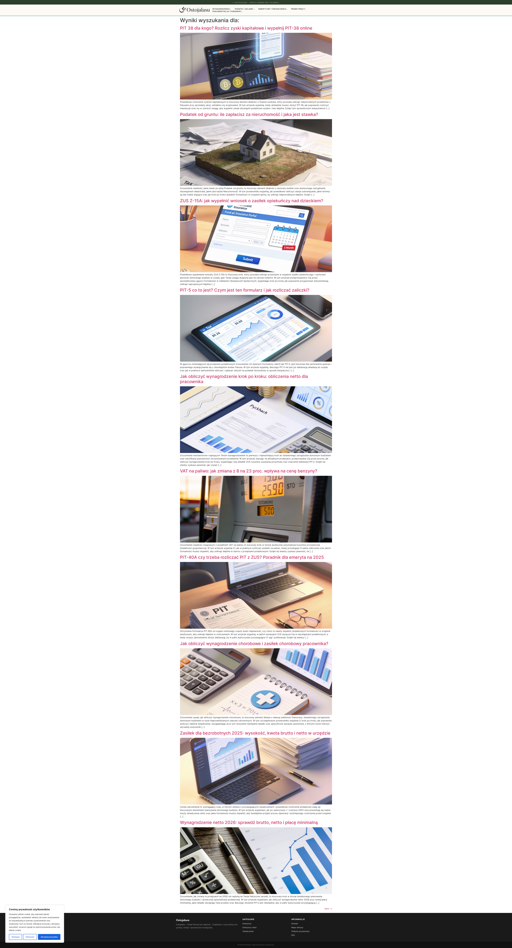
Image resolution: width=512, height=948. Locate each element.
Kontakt (294, 923)
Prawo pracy (298, 9)
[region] (34, 924)
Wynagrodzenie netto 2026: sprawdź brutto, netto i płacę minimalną (249, 822)
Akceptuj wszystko (49, 937)
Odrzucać (30, 937)
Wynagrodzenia (221, 9)
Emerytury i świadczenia (272, 9)
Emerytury (247, 923)
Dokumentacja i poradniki (227, 11)
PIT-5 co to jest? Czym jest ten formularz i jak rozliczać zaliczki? (244, 290)
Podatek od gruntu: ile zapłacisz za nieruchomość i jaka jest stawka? (249, 114)
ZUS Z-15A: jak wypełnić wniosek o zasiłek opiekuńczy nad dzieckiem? (251, 200)
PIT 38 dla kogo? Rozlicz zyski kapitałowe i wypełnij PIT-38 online (246, 28)
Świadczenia (248, 931)
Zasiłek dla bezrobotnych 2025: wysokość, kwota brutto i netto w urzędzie (255, 733)
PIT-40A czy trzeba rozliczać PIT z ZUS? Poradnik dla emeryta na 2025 (252, 557)
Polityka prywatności (300, 931)
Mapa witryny (297, 927)
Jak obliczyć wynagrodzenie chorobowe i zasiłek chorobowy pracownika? (254, 643)
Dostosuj (15, 937)
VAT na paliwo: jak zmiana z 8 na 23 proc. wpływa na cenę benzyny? (248, 471)
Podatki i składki (245, 9)
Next (328, 908)
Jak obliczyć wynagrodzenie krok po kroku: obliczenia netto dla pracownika (244, 379)
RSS (293, 935)
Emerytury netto (250, 927)
